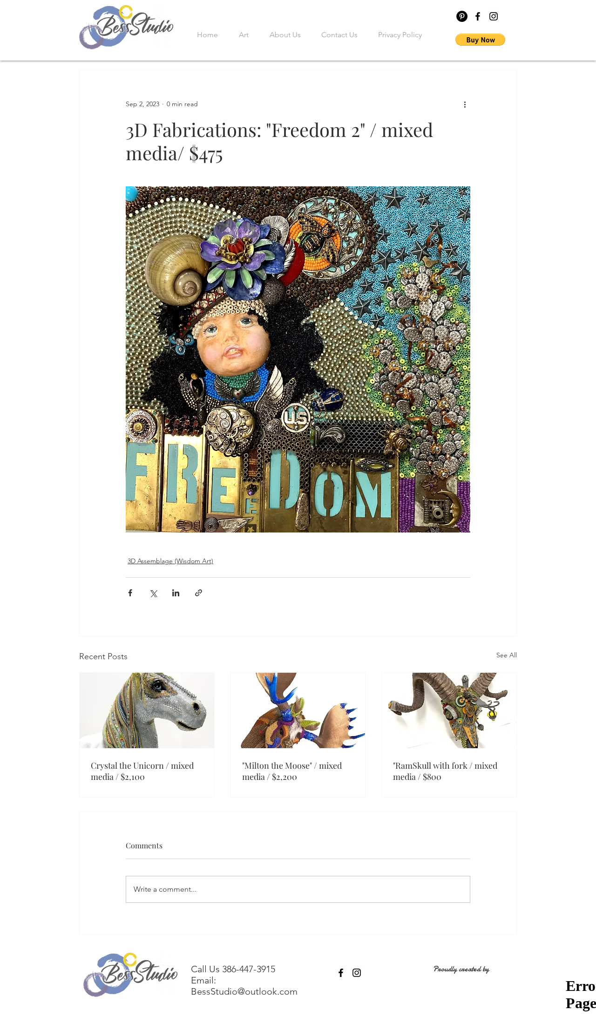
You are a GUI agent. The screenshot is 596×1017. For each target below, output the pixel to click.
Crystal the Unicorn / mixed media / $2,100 (142, 771)
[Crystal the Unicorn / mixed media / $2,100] (147, 710)
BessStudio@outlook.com (244, 991)
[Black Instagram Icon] (493, 16)
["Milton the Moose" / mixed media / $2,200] (298, 710)
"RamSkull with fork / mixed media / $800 (445, 771)
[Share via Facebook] (130, 592)
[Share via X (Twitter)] (153, 592)
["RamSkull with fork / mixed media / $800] (449, 710)
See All (506, 655)
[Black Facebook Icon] (477, 16)
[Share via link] (198, 592)
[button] (480, 40)
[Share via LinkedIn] (175, 592)
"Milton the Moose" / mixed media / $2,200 (292, 771)
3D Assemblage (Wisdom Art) (170, 561)
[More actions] (464, 103)
